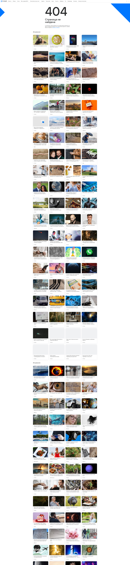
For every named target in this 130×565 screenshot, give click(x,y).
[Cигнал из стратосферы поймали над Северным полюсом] (56, 124)
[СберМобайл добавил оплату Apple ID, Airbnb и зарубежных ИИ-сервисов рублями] (40, 254)
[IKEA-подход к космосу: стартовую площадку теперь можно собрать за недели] (73, 450)
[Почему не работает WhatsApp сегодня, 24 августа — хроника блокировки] (89, 254)
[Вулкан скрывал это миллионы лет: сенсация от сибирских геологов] (40, 107)
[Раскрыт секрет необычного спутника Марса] (73, 433)
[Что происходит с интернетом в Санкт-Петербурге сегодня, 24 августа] (89, 433)
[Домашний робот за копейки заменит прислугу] (73, 319)
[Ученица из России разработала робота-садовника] (56, 319)
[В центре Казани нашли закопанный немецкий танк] (89, 552)
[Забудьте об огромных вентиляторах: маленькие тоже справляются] (56, 238)
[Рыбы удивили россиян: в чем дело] (40, 58)
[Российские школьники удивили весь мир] (56, 91)
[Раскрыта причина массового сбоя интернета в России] (89, 287)
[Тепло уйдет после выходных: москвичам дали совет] (89, 140)
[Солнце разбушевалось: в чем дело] (40, 417)
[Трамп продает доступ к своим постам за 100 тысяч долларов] (89, 450)
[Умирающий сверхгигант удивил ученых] (89, 42)
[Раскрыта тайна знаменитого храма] (89, 173)
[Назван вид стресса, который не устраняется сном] (40, 173)
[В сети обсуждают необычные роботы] (89, 335)
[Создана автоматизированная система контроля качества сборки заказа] (73, 205)
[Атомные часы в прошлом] (73, 238)
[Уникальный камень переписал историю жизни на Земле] (89, 471)
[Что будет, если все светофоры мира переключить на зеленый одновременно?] (40, 287)
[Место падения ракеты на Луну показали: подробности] (56, 254)
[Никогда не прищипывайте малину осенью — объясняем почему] (73, 552)
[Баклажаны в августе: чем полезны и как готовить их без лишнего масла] (40, 552)
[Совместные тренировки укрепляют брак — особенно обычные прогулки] (56, 287)
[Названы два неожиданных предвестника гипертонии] (89, 58)
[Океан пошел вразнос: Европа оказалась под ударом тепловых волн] (56, 58)
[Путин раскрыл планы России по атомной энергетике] (89, 368)
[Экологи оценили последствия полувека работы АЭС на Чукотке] (40, 520)
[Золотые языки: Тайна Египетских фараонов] (73, 173)
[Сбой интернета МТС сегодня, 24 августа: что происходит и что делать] (73, 156)
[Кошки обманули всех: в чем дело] (73, 58)
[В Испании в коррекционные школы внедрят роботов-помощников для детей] (56, 450)
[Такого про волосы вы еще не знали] (89, 520)
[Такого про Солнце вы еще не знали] (73, 335)
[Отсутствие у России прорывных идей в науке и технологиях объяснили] (89, 536)
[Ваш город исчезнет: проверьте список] (89, 503)
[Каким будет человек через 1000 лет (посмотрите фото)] (89, 205)
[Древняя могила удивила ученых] (40, 42)
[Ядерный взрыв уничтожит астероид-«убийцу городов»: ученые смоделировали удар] (89, 319)
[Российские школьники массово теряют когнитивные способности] (56, 221)
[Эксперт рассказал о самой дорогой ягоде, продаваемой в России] (73, 91)
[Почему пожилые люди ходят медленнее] (56, 503)
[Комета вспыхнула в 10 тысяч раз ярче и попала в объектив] (40, 335)
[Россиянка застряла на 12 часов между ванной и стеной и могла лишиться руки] (40, 221)
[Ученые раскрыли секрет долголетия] (89, 487)
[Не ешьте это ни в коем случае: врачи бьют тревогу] (56, 42)
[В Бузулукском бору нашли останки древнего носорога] (40, 352)
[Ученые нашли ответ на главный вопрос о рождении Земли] (73, 270)
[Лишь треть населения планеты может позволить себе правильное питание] (73, 384)
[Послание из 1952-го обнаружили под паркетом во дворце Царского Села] (73, 487)
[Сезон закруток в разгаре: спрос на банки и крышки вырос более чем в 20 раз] (40, 433)
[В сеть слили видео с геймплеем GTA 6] (56, 270)
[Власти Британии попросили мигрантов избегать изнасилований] (40, 503)
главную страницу (56, 27)
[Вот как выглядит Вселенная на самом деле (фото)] (56, 335)
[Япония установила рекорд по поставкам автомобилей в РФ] (89, 384)
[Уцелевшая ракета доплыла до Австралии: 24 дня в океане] (40, 471)
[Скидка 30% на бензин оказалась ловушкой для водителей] (73, 352)
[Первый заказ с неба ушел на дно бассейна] (40, 536)
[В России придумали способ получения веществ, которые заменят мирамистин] (73, 303)
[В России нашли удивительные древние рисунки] (89, 75)
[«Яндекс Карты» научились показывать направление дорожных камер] (73, 254)
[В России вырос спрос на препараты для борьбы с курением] (73, 189)
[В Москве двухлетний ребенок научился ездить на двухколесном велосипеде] (56, 384)
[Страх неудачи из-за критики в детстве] (89, 221)
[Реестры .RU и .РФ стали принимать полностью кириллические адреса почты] (89, 352)
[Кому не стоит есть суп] (40, 368)
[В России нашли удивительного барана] (40, 487)
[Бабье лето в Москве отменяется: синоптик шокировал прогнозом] (73, 471)
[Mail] (1, 1)
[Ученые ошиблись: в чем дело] (56, 189)
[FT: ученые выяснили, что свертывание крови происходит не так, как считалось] (73, 75)
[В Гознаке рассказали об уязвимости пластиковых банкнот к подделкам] (73, 287)
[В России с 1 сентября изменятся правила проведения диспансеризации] (89, 124)
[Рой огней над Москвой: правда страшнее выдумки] (40, 238)
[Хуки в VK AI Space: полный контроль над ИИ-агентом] (73, 401)
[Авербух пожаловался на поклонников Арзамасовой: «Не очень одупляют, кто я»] (56, 156)
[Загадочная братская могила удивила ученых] (73, 107)
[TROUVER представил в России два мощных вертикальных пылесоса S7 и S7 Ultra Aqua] (89, 401)
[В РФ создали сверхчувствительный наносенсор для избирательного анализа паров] (56, 352)
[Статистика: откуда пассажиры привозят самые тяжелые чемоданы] (56, 303)
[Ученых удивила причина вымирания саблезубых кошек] (40, 205)
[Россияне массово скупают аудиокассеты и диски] (89, 107)
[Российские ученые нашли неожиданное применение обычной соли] (56, 140)
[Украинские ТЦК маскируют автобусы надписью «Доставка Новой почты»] (40, 303)
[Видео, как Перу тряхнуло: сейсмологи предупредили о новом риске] (89, 303)
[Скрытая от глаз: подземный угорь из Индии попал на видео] (40, 156)
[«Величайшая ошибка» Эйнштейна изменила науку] (56, 205)
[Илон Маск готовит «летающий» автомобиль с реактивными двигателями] (73, 417)
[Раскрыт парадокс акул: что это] (56, 520)
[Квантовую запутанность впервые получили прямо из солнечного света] (89, 417)
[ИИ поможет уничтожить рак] (89, 189)
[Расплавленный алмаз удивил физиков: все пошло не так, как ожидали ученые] (40, 450)
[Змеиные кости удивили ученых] (56, 173)
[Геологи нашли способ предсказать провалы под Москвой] (73, 140)
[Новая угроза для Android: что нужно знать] (40, 270)
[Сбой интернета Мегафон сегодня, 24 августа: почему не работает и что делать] (56, 536)
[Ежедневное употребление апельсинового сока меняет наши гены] (40, 91)
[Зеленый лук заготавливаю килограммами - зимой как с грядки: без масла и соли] (89, 156)
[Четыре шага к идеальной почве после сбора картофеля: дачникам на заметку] (40, 75)
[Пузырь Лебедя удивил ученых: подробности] (40, 384)
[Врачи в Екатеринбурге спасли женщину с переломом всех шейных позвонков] (56, 433)
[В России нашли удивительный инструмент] (56, 401)
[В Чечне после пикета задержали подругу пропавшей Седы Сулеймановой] (73, 520)
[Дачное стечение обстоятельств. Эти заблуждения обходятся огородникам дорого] (73, 124)
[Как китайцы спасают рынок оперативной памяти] (89, 270)
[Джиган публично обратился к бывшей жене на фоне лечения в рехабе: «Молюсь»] (73, 221)
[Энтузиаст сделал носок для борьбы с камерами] (73, 536)
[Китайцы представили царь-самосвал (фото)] (73, 503)
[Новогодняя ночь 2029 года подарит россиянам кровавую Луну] (89, 91)
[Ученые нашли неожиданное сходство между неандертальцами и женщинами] (56, 75)
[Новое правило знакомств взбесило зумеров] (56, 552)
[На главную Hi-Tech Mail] (4, 1)
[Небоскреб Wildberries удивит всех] (56, 417)
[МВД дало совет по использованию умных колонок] (40, 401)
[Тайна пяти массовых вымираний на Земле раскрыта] (56, 471)
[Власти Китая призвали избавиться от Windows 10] (40, 124)
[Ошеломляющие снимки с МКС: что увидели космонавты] (73, 42)
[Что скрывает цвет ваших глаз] (56, 487)
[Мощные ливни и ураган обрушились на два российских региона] (56, 107)
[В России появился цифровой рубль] (40, 319)
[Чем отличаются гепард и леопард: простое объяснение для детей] (89, 238)
